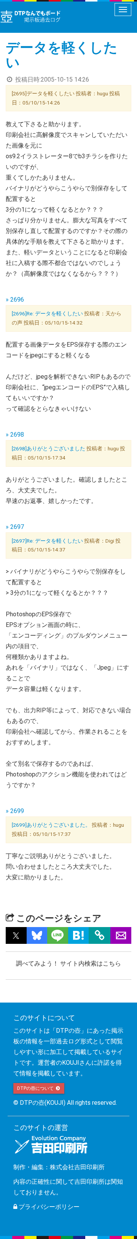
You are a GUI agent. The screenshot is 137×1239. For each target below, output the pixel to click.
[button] (16, 935)
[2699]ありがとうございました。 (51, 825)
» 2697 (15, 526)
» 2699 (15, 811)
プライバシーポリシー (48, 1206)
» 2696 (15, 299)
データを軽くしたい (62, 55)
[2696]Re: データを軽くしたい (47, 313)
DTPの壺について (36, 1088)
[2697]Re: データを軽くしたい (47, 541)
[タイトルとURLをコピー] (99, 935)
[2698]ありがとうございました (48, 448)
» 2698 (15, 434)
